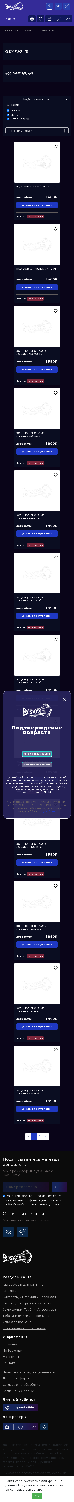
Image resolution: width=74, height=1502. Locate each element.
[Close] (64, 699)
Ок (37, 1496)
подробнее (48, 811)
